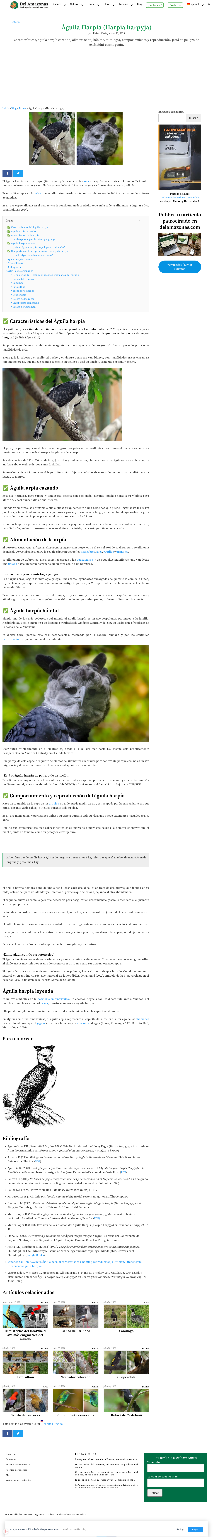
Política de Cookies (16, 1470)
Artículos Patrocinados (19, 1480)
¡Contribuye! (155, 5)
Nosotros (11, 1454)
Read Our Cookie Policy (75, 1529)
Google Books (35, 1255)
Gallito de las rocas (22, 298)
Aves (146, 1302)
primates (122, 552)
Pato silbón (18, 287)
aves (86, 181)
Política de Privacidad (18, 1464)
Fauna (91, 4)
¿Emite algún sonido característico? (32, 255)
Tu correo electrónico (162, 1476)
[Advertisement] (106, 83)
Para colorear (14, 263)
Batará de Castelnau (23, 306)
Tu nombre (154, 1462)
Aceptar (195, 1529)
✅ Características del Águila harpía (27, 227)
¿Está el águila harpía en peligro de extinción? (38, 247)
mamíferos (88, 552)
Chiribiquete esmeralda (25, 302)
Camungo (17, 282)
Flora (107, 4)
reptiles (109, 552)
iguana (13, 564)
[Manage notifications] (5, 1531)
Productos (175, 5)
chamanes (142, 1019)
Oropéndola (18, 294)
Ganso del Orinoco (22, 279)
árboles (54, 803)
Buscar (193, 118)
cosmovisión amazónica (53, 999)
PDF (37, 1161)
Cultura (74, 4)
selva (37, 193)
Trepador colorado (22, 290)
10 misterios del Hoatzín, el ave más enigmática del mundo (45, 275)
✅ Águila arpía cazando (21, 231)
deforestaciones (12, 639)
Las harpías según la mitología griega (33, 239)
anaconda (83, 1023)
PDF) (97, 1218)
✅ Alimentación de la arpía (22, 235)
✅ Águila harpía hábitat (21, 243)
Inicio (5, 108)
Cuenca (57, 4)
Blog (139, 4)
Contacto (11, 1459)
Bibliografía (13, 267)
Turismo (123, 4)
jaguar (41, 1023)
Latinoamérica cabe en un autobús (179, 197)
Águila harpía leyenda (19, 259)
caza (45, 1003)
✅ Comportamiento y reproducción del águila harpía (37, 251)
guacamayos (85, 560)
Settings (180, 1529)
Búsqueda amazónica (171, 111)
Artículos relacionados (19, 271)
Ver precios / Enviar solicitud (179, 267)
